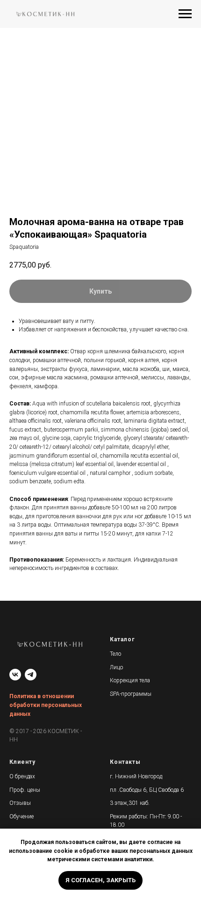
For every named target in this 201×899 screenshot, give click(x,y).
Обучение (21, 816)
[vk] (15, 674)
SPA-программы (130, 694)
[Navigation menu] (185, 14)
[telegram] (30, 674)
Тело (115, 654)
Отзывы (20, 803)
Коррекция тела (130, 680)
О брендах (22, 776)
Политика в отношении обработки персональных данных (45, 705)
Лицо (116, 667)
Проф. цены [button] (24, 790)
